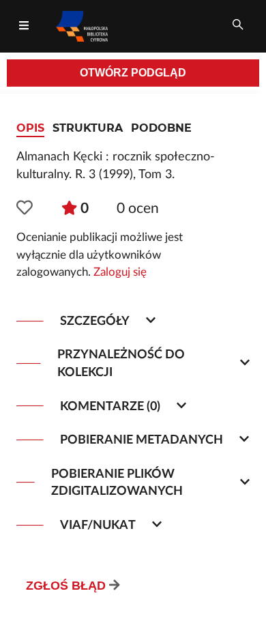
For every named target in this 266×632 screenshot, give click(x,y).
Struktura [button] (88, 127)
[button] (24, 208)
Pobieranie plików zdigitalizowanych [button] (117, 483)
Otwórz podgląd (133, 72)
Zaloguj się (120, 272)
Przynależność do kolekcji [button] (121, 363)
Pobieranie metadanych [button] (141, 440)
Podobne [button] (161, 127)
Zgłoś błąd (66, 585)
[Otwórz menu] (24, 26)
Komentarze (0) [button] (110, 406)
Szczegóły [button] (95, 321)
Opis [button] (30, 127)
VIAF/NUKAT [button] (98, 525)
